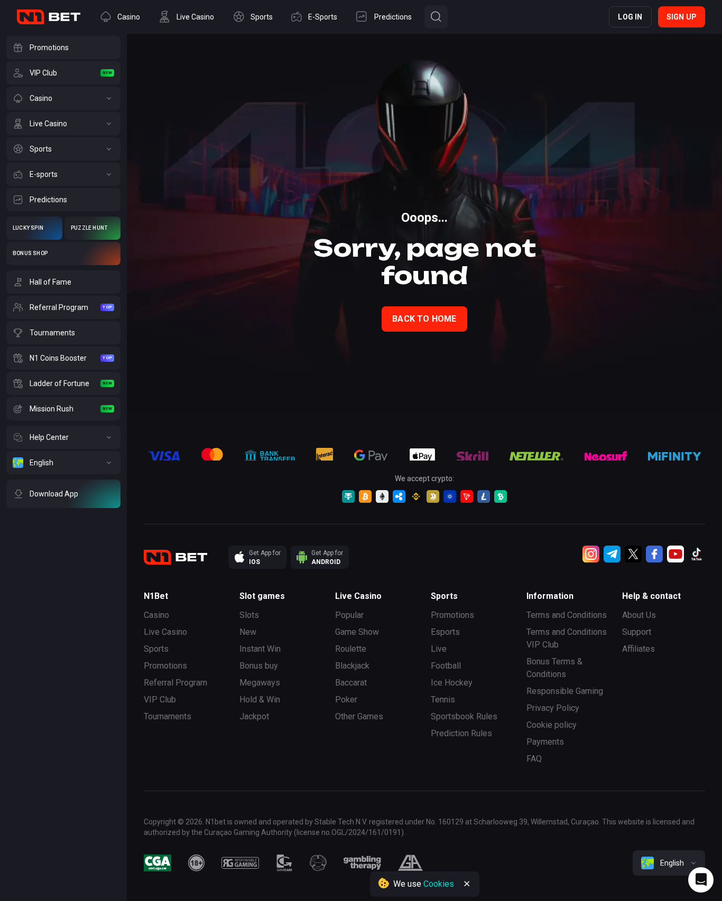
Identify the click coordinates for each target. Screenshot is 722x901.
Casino (156, 615)
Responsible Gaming (564, 691)
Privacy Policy (552, 708)
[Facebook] (654, 554)
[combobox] (669, 863)
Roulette (350, 649)
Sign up (682, 17)
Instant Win (260, 649)
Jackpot (254, 716)
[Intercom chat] (701, 880)
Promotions (165, 666)
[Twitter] (633, 554)
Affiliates (638, 649)
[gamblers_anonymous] (410, 863)
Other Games (359, 716)
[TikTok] (696, 554)
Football (446, 666)
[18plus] (196, 863)
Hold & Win (259, 699)
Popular (349, 615)
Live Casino (165, 632)
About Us (639, 615)
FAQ (534, 759)
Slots (249, 615)
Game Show (357, 632)
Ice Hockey (452, 683)
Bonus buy (258, 666)
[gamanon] (318, 863)
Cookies (438, 884)
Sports (156, 649)
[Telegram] (612, 554)
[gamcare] (284, 863)
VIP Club (160, 699)
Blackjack (352, 666)
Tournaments (167, 716)
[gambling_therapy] (362, 863)
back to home (424, 319)
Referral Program (175, 683)
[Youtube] (675, 554)
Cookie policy (551, 725)
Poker (346, 699)
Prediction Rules (461, 733)
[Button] (436, 17)
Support (636, 632)
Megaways (259, 683)
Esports (445, 632)
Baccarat (351, 683)
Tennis (443, 699)
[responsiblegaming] (240, 863)
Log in (630, 17)
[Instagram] (590, 554)
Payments (545, 742)
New (247, 632)
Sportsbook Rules (464, 716)
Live (439, 649)
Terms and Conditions (566, 615)
